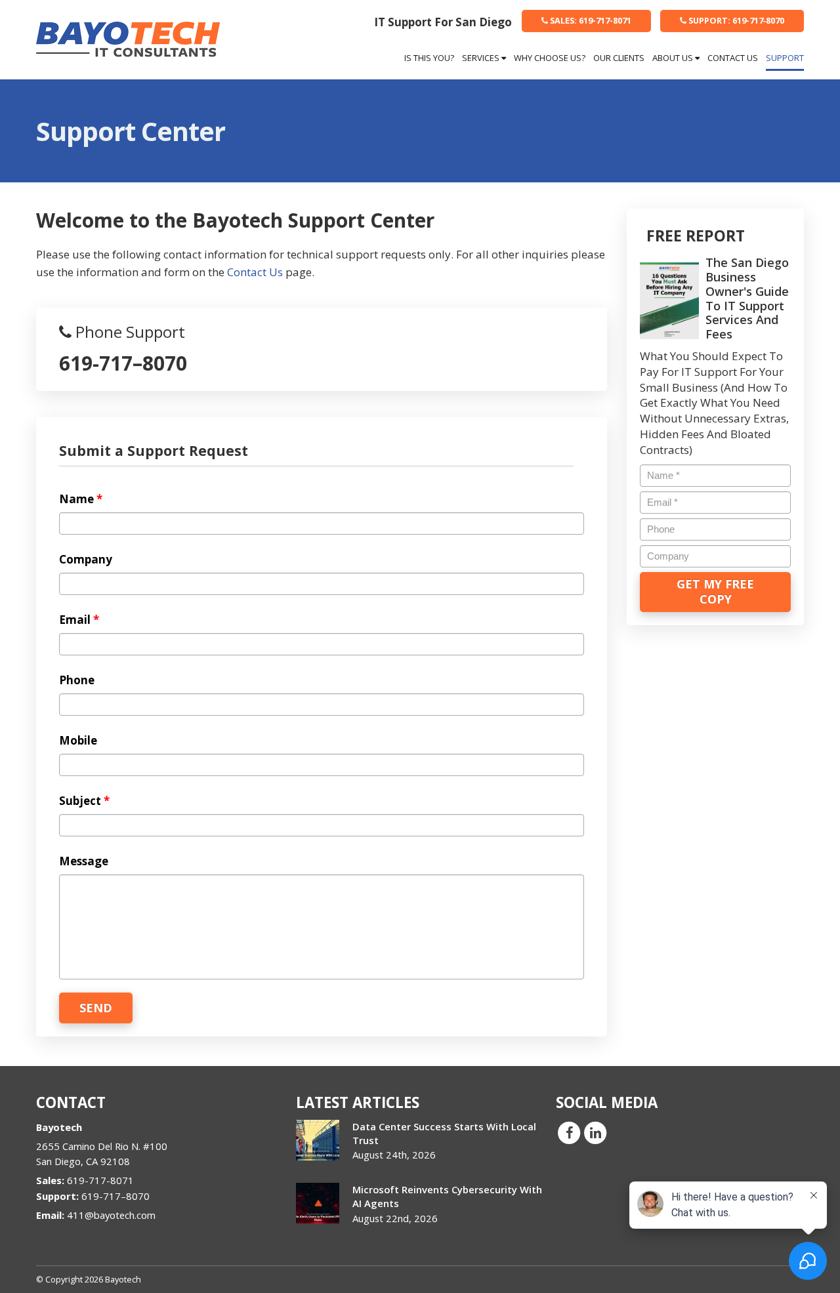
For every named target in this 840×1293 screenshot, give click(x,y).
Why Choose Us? (549, 58)
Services (481, 58)
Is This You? (429, 58)
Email (79, 620)
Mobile (78, 740)
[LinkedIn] (595, 1131)
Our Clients (618, 58)
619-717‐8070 (736, 20)
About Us (673, 58)
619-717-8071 (590, 20)
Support (785, 58)
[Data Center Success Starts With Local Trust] (317, 1140)
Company (85, 559)
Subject (84, 801)
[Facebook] (569, 1131)
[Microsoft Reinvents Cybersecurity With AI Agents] (317, 1203)
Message (83, 861)
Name (80, 499)
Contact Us (732, 58)
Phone (76, 680)
